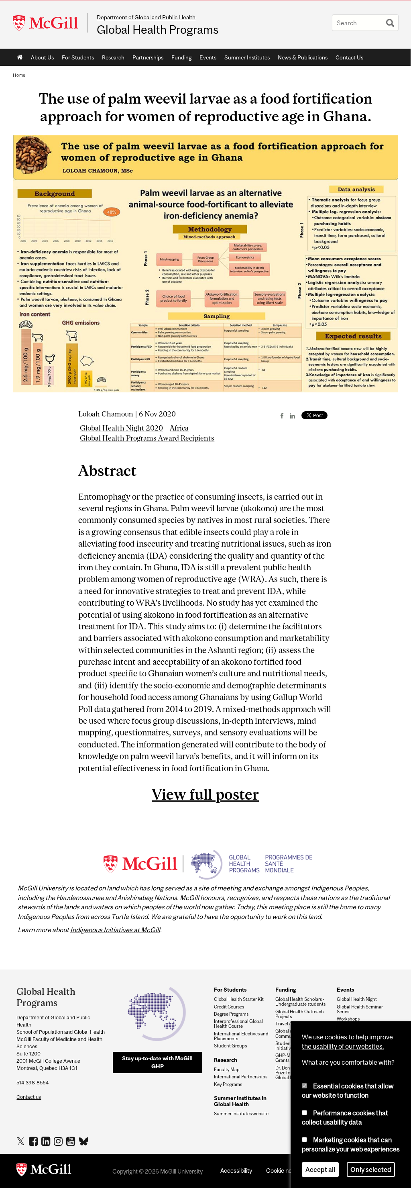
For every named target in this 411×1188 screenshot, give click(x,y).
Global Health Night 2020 (121, 428)
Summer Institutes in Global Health (240, 1100)
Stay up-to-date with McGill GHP (157, 1062)
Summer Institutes (247, 57)
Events (207, 57)
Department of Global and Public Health (146, 17)
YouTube (71, 1141)
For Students (78, 57)
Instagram (59, 1141)
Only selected (370, 1169)
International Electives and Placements (241, 1036)
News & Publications (303, 57)
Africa (179, 428)
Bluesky (84, 1140)
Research (113, 57)
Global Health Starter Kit (239, 999)
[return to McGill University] (44, 1171)
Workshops (348, 1019)
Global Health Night (357, 999)
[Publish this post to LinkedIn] (292, 415)
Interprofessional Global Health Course (238, 1024)
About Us (42, 57)
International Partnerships (240, 1076)
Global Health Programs (158, 30)
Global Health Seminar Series (360, 1009)
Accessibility (236, 1170)
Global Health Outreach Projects (299, 1014)
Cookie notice (283, 1170)
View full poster (205, 794)
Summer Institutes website (241, 1113)
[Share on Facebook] (282, 415)
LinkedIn (46, 1141)
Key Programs (228, 1084)
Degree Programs (231, 1014)
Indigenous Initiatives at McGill (115, 929)
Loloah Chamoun (105, 414)
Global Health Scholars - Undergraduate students (300, 1001)
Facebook (34, 1141)
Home (20, 57)
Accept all (320, 1169)
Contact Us (349, 57)
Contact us (28, 1097)
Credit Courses (229, 1006)
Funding (181, 57)
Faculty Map (227, 1069)
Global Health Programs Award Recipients (147, 438)
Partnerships (147, 57)
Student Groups (230, 1045)
